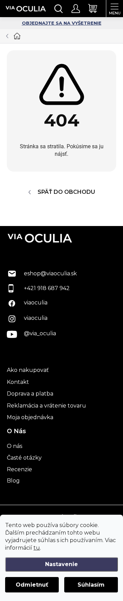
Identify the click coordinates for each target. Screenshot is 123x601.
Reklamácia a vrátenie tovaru (46, 405)
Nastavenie (61, 564)
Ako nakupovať (28, 370)
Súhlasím (91, 584)
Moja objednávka (30, 417)
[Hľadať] (58, 8)
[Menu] (114, 8)
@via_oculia (40, 333)
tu (36, 547)
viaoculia (35, 302)
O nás (14, 446)
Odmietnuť (32, 584)
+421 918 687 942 (47, 288)
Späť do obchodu (66, 192)
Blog (13, 480)
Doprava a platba (30, 393)
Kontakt (18, 382)
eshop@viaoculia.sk (50, 273)
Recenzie (19, 469)
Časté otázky (24, 457)
